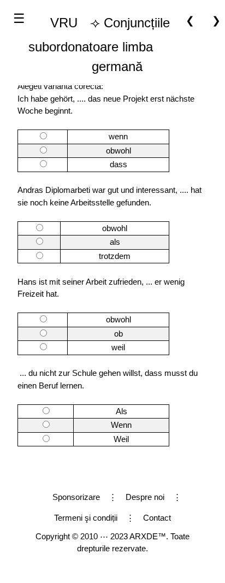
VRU (64, 22)
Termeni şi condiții (85, 517)
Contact (157, 517)
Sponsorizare (76, 497)
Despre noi (145, 497)
